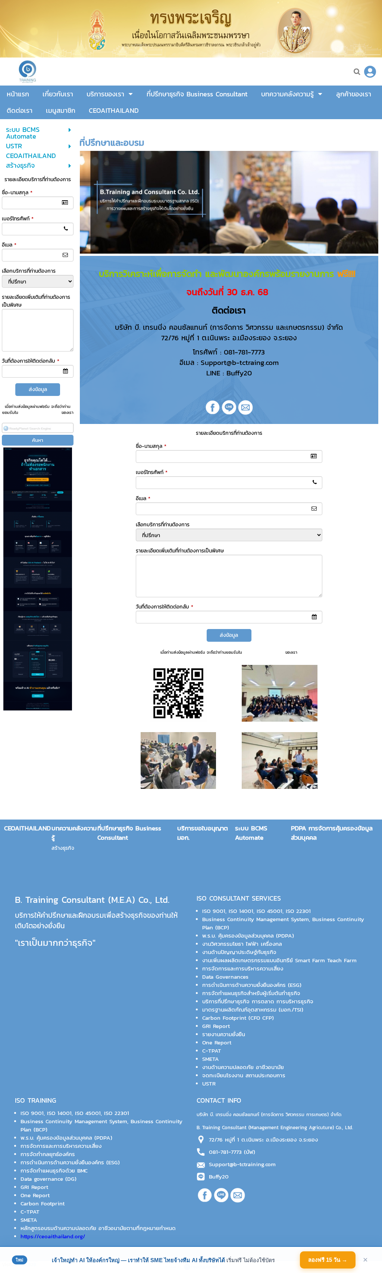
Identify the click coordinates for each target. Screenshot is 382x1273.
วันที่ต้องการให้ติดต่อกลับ (30, 361)
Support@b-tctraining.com (242, 1164)
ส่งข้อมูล (38, 389)
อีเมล (9, 245)
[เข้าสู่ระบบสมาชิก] (370, 71)
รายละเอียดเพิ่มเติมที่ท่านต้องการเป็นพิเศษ (180, 551)
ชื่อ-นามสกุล (17, 192)
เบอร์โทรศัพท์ (18, 219)
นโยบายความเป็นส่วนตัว (40, 412)
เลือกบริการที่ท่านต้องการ (29, 271)
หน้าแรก (88, 127)
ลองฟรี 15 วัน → (327, 1260)
